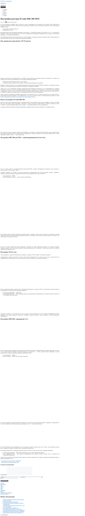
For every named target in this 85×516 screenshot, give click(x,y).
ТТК (2, 489)
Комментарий (4, 474)
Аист (2, 488)
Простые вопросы (5, 493)
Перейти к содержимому (6, 1)
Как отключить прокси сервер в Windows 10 (13, 512)
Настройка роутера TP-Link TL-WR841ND (11, 460)
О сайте (5, 15)
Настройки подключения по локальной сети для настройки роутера (19, 96)
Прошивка (3, 490)
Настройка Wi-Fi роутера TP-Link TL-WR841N (13, 511)
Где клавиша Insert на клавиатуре (10, 501)
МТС (15, 22)
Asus (4, 12)
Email (21, 477)
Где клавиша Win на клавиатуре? (10, 507)
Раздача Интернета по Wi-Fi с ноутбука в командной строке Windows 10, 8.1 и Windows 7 (14, 509)
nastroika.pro (3, 3)
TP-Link (5, 13)
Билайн (2, 483)
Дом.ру (2, 486)
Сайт (42, 477)
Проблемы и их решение (6, 492)
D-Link (4, 10)
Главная (5, 9)
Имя (1, 477)
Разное (2, 491)
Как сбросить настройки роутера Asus (10, 462)
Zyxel (4, 14)
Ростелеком (3, 484)
